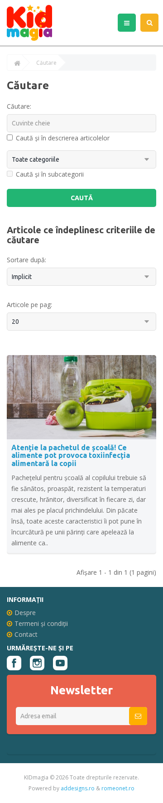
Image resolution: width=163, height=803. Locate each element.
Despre (25, 612)
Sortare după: (26, 259)
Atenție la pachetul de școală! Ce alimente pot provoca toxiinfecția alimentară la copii (70, 455)
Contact (26, 634)
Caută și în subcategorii (50, 174)
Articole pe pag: (29, 304)
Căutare (46, 63)
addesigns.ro (78, 788)
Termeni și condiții (41, 623)
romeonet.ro (117, 788)
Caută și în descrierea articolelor (63, 138)
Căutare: (19, 106)
